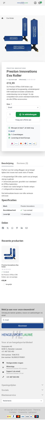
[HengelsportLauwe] (22, 3)
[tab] (22, 163)
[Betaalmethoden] (9, 416)
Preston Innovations (16, 68)
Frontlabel (12, 412)
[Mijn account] (35, 3)
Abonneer (22, 326)
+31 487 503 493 (8, 351)
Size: (9, 104)
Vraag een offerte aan (23, 120)
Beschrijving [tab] (8, 163)
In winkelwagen (29, 114)
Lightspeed (32, 412)
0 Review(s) (22, 79)
